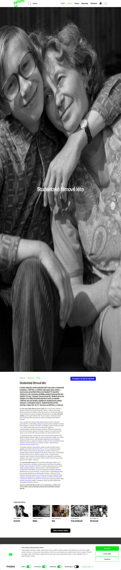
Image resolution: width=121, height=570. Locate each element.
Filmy (77, 3)
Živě (63, 3)
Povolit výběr (107, 554)
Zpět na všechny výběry (60, 530)
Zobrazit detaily (86, 566)
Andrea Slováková (38, 518)
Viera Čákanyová (56, 518)
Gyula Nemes (74, 518)
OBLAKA (38, 466)
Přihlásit (94, 3)
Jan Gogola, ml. (94, 518)
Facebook (31, 378)
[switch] (44, 566)
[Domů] (19, 3)
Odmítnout (107, 559)
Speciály (84, 3)
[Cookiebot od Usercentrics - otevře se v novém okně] (10, 567)
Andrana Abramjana (25, 480)
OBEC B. (38, 437)
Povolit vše (107, 548)
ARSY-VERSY (24, 450)
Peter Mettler (17, 518)
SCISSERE (37, 425)
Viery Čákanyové (41, 475)
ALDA (58, 473)
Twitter (38, 378)
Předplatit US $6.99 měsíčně (83, 379)
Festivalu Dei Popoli (46, 452)
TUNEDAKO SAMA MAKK (27, 469)
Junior (69, 3)
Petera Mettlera (24, 425)
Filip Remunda (49, 435)
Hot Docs (31, 454)
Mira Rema (40, 449)
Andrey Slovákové (30, 466)
